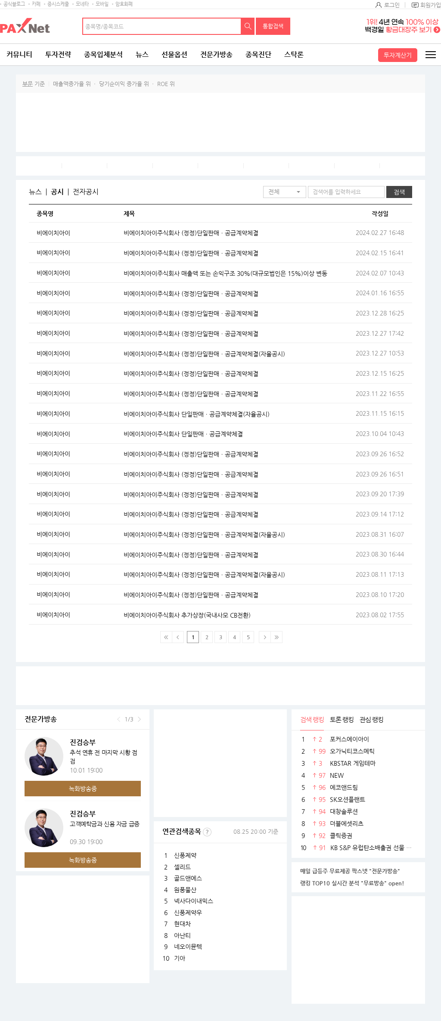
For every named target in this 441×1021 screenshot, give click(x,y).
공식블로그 (14, 4)
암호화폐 (124, 4)
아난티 (182, 935)
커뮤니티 (19, 54)
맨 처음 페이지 (166, 637)
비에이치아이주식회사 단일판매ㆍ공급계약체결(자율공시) (197, 414)
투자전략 (58, 54)
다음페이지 (265, 637)
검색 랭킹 (312, 719)
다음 (139, 719)
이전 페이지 (178, 637)
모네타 (82, 4)
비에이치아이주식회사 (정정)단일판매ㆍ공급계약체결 (191, 232)
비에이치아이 (53, 232)
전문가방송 (216, 54)
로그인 (392, 5)
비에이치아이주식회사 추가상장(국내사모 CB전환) (187, 615)
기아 (179, 958)
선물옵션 (174, 54)
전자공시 (86, 192)
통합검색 (273, 26)
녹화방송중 (83, 788)
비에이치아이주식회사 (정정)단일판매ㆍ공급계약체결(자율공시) (204, 353)
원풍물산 (185, 889)
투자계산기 (398, 55)
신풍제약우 (188, 912)
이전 (118, 719)
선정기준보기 (207, 832)
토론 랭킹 (342, 719)
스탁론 (294, 54)
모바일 (102, 4)
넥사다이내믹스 (193, 900)
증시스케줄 (58, 4)
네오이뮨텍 (188, 946)
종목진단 (258, 54)
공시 (57, 192)
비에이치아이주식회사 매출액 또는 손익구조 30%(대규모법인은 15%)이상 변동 (225, 273)
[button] (285, 192)
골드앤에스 (188, 878)
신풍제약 (185, 855)
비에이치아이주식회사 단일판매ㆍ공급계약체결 (183, 433)
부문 (27, 83)
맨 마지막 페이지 (276, 637)
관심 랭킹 (371, 719)
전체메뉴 (430, 54)
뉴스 (142, 54)
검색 (248, 26)
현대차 (182, 923)
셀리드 (182, 866)
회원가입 (430, 5)
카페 (36, 4)
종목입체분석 (103, 54)
